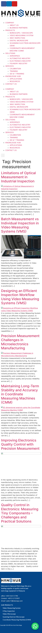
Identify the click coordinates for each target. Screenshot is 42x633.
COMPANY (9, 23)
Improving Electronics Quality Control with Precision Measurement (20, 444)
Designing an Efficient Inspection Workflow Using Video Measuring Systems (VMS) (20, 297)
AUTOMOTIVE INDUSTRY (20, 58)
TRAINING (14, 71)
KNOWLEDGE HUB (13, 76)
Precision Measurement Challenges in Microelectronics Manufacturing (20, 342)
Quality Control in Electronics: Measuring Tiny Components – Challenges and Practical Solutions (19, 513)
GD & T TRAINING (17, 74)
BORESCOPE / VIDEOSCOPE (21, 33)
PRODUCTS (10, 30)
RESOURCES (15, 81)
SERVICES (9, 66)
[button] (21, 86)
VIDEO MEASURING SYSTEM (21, 35)
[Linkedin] (9, 3)
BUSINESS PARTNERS (18, 28)
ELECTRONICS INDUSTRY (20, 61)
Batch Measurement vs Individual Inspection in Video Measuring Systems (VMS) (20, 225)
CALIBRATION (15, 69)
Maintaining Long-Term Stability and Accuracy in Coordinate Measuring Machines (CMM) (20, 394)
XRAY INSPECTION (17, 38)
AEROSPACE (15, 56)
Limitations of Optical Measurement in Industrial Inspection (18, 177)
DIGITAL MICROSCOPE (19, 40)
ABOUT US (14, 25)
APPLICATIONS (16, 79)
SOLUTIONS (10, 53)
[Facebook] (3, 3)
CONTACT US (11, 84)
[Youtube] (14, 3)
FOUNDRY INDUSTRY (18, 63)
